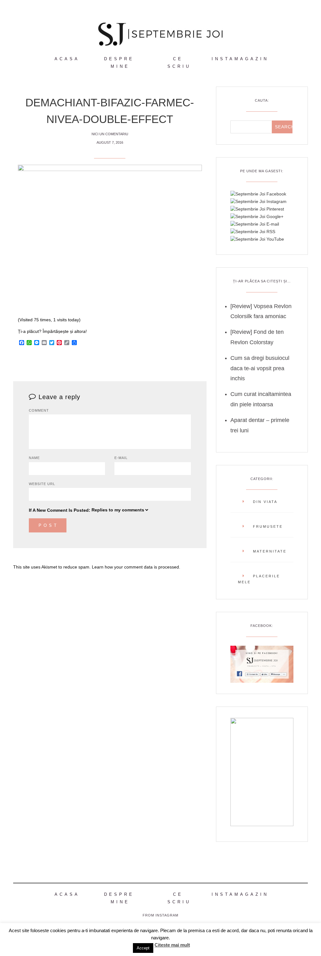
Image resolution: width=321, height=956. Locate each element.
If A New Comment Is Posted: (59, 510)
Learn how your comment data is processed (135, 566)
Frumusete (268, 526)
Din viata (265, 502)
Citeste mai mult (172, 945)
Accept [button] (143, 948)
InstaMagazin (240, 58)
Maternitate (270, 551)
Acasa (67, 58)
